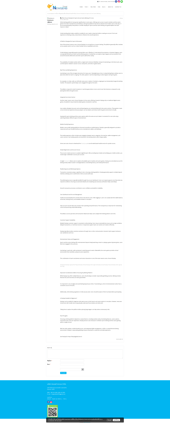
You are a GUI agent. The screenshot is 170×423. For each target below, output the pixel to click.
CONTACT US (118, 7)
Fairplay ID (67, 161)
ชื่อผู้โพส (49, 360)
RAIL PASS (93, 7)
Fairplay (62, 264)
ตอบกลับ (64, 373)
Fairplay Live (100, 264)
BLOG (103, 7)
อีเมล (48, 364)
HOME (81, 7)
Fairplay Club (82, 264)
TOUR (86, 7)
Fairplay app (84, 143)
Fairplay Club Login (91, 264)
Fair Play (75, 264)
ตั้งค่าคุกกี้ (109, 420)
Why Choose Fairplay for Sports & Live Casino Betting (87, 13)
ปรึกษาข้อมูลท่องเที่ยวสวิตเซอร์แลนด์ (64, 13)
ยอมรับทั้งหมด (116, 420)
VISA (99, 7)
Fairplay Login (68, 264)
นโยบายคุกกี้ (59, 420)
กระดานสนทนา (51, 13)
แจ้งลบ (121, 18)
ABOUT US (110, 7)
